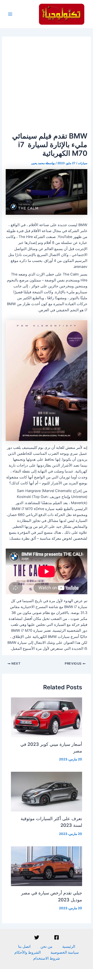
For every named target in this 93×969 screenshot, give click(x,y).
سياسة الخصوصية (65, 952)
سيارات (82, 163)
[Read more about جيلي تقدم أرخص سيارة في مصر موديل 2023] (46, 866)
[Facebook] (56, 937)
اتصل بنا (24, 946)
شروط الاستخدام (46, 958)
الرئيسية (68, 946)
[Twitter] (36, 937)
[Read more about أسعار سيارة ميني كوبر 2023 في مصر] (46, 717)
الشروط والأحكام (27, 952)
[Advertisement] (46, 83)
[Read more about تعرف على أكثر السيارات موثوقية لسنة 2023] (46, 791)
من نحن (46, 946)
